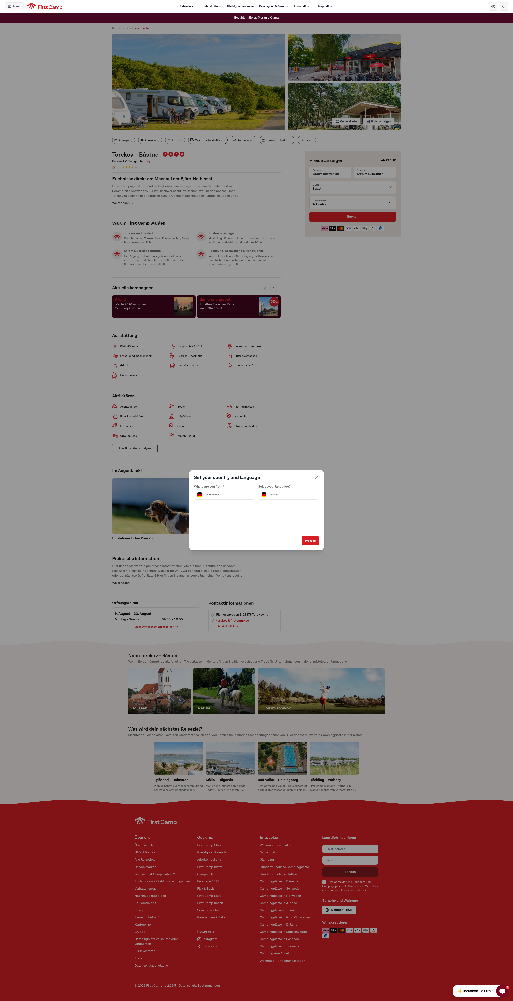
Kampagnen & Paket (272, 6)
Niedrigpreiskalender (240, 6)
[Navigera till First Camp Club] (493, 6)
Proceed (310, 540)
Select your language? (274, 486)
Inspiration (325, 6)
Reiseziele (186, 6)
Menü (16, 6)
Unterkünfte (210, 6)
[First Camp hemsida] (44, 6)
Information (301, 6)
